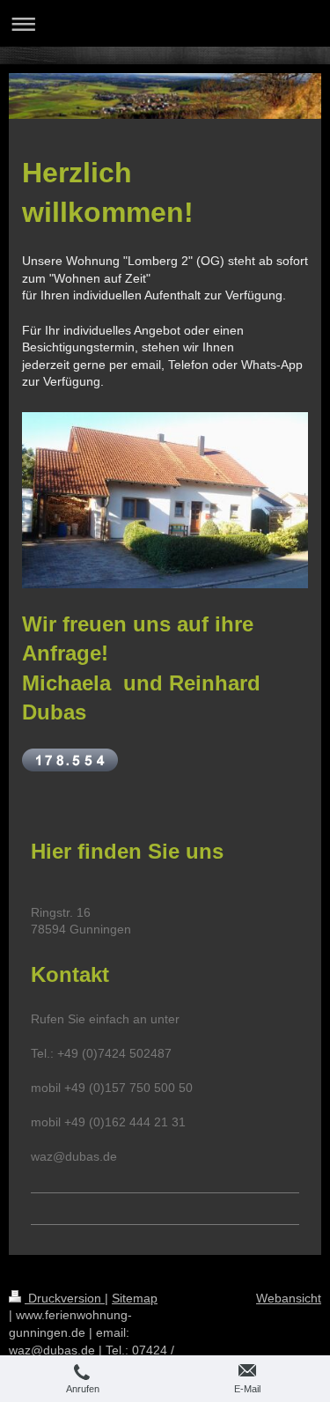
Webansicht (288, 1298)
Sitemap (135, 1298)
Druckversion (65, 1298)
